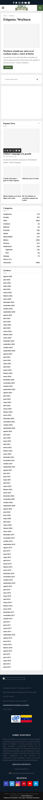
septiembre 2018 (9, 583)
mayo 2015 (7, 661)
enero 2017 (7, 631)
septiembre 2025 (9, 312)
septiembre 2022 (9, 428)
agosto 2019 (7, 547)
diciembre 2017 (8, 612)
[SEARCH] (37, 79)
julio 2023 (6, 396)
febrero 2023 (7, 412)
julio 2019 (6, 551)
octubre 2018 (8, 580)
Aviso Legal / (22, 798)
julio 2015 (6, 654)
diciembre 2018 (8, 573)
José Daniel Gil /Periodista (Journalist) (16, 705)
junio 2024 (7, 360)
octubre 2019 (8, 541)
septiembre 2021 (9, 467)
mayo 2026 (7, 286)
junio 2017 (7, 625)
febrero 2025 (7, 334)
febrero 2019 (7, 567)
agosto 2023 (7, 393)
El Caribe (6, 230)
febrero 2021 (7, 489)
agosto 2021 (7, 470)
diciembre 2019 (8, 535)
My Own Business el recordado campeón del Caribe (30, 198)
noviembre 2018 (9, 577)
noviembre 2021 (9, 460)
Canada (6, 217)
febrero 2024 (7, 373)
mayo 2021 (7, 480)
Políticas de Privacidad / (11, 798)
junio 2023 (7, 399)
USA (4, 259)
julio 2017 (6, 622)
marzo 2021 (7, 486)
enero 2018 (7, 609)
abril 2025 (6, 328)
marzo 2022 (7, 447)
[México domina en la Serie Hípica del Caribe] (12, 190)
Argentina (9, 250)
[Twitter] (12, 783)
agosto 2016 (7, 638)
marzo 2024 (7, 370)
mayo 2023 (7, 402)
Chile (5, 220)
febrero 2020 (7, 528)
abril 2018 (6, 599)
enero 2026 (7, 299)
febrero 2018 (7, 606)
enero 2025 (7, 338)
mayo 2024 (7, 363)
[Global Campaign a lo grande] (21, 140)
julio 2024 (6, 357)
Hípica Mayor (8, 237)
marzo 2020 (7, 525)
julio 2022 (6, 435)
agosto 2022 (7, 431)
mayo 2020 (7, 518)
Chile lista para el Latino (30, 178)
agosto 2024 (7, 354)
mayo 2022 (7, 441)
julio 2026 (6, 280)
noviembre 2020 (9, 499)
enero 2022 (7, 454)
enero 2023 (7, 415)
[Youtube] (29, 783)
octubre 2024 (8, 347)
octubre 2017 (8, 618)
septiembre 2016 (9, 635)
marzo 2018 (7, 602)
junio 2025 (7, 322)
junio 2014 (7, 667)
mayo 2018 (7, 596)
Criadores (6, 224)
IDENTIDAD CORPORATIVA (21, 764)
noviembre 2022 (9, 422)
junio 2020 (7, 515)
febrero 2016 (7, 648)
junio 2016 (7, 641)
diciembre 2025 (8, 302)
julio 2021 (6, 473)
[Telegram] (35, 783)
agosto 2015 (7, 651)
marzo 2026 (7, 292)
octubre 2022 (8, 425)
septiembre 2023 (9, 389)
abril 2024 (6, 367)
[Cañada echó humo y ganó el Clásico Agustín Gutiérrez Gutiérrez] (12, 172)
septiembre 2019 (9, 544)
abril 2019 (6, 560)
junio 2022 (7, 438)
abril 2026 (6, 289)
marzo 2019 (7, 564)
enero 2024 (7, 376)
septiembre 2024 (9, 351)
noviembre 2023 (9, 383)
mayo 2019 (7, 557)
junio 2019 (7, 554)
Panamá (6, 243)
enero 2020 (7, 531)
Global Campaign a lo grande (17, 154)
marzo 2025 (7, 331)
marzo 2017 (7, 628)
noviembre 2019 (9, 538)
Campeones (7, 214)
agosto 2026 (7, 276)
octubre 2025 (8, 309)
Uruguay (6, 256)
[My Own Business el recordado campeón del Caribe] (31, 190)
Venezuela (7, 262)
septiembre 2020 (9, 506)
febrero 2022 (7, 451)
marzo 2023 (7, 409)
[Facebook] (6, 783)
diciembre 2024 (8, 341)
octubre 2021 (8, 464)
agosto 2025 (7, 315)
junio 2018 (7, 593)
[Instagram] (18, 783)
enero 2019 (7, 570)
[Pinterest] (24, 783)
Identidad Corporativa (32, 798)
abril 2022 (6, 444)
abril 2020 (6, 522)
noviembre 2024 (9, 344)
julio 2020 (6, 512)
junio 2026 (7, 283)
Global (5, 233)
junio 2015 (7, 657)
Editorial (6, 227)
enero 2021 (7, 493)
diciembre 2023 (8, 380)
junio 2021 (7, 476)
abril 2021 (6, 483)
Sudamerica (7, 246)
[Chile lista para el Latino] (31, 172)
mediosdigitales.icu (27, 796)
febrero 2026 (7, 296)
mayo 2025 (7, 325)
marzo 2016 (7, 644)
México (5, 240)
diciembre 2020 (8, 496)
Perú (7, 253)
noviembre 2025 (9, 305)
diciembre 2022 (8, 418)
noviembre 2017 (9, 615)
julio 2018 (6, 590)
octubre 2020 (8, 502)
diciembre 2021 (8, 457)
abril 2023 (6, 405)
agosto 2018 (7, 586)
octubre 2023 (8, 386)
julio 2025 (6, 318)
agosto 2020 (7, 509)
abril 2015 (6, 664)
